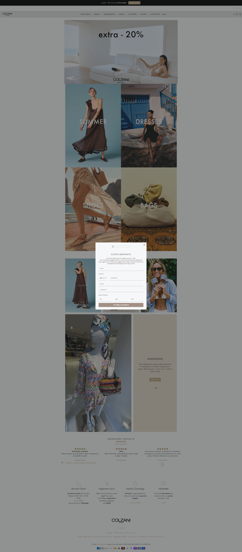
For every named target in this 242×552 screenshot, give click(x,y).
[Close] (144, 244)
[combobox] (103, 278)
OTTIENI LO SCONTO (121, 305)
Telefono (101, 274)
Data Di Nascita (103, 295)
